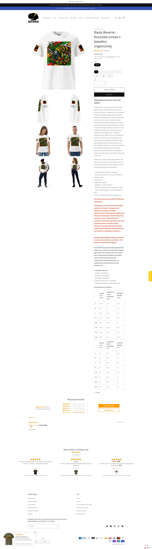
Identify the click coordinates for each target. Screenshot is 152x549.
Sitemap (30, 514)
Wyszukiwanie (31, 498)
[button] (116, 18)
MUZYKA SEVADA (32, 501)
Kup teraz (109, 94)
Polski (44, 542)
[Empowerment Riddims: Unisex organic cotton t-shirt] (76, 472)
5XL (110, 76)
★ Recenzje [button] (150, 276)
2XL (118, 72)
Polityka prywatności (82, 507)
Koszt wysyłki (109, 56)
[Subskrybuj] (57, 526)
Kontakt (78, 501)
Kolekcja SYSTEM (32, 507)
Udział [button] (98, 392)
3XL (97, 76)
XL (112, 72)
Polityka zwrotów (81, 511)
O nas (78, 498)
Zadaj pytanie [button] (108, 410)
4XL (103, 76)
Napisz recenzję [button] (109, 406)
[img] (33, 422)
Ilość (95, 79)
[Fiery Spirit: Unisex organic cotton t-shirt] (35, 472)
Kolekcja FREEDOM (33, 511)
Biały (97, 65)
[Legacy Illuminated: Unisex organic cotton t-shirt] (116, 472)
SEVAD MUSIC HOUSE (120, 544)
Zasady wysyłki (80, 514)
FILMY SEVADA (32, 504)
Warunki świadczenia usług (84, 504)
